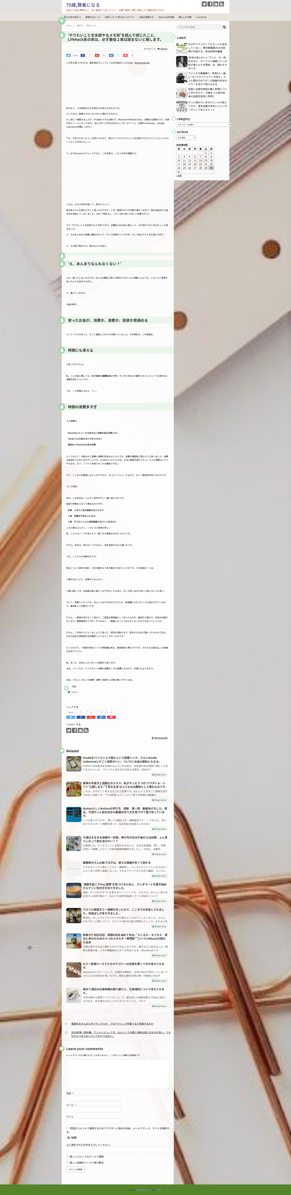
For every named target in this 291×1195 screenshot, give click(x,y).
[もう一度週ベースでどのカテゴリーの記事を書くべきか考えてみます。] (73, 970)
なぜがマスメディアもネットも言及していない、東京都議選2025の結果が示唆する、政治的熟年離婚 (207, 47)
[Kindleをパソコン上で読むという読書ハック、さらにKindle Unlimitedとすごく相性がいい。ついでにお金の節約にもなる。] (73, 763)
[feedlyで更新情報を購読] (215, 4)
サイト (70, 1116)
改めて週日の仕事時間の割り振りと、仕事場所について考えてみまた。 (123, 991)
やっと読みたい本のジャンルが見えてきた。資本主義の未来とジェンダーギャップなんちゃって (207, 105)
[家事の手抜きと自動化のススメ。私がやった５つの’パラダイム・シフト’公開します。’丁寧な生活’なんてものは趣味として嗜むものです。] (73, 789)
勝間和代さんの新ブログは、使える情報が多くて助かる (117, 862)
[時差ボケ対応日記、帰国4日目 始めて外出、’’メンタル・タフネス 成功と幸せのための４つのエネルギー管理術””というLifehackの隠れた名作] (73, 941)
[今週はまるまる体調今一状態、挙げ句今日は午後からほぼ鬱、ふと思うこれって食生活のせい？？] (73, 843)
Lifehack (163, 48)
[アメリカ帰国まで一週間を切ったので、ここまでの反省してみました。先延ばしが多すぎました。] (73, 915)
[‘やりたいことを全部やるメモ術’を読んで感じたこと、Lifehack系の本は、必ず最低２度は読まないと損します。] (111, 55)
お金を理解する (146, 17)
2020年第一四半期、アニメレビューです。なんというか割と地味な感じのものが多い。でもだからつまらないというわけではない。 (121, 1034)
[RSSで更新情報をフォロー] (221, 4)
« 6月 (179, 175)
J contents (201, 17)
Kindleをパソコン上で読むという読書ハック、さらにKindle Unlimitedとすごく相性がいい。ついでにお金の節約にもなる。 (122, 759)
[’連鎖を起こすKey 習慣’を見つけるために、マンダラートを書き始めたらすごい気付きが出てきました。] (73, 890)
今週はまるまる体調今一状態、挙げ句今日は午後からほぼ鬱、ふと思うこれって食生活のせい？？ (125, 839)
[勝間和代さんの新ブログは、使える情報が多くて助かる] (73, 868)
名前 (70, 1093)
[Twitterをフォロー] (204, 4)
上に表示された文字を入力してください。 (89, 1145)
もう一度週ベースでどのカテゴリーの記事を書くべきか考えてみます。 (123, 965)
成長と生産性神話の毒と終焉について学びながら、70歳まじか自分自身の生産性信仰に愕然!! (207, 92)
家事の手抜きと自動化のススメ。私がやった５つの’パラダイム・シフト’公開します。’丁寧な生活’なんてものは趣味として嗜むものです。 (125, 785)
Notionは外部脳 (166, 17)
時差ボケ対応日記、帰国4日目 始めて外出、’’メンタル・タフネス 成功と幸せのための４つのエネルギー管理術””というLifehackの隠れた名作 (125, 938)
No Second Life (142, 62)
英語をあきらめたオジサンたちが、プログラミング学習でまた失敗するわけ (112, 1023)
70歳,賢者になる (83, 4)
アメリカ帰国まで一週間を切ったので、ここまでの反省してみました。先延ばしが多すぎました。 (123, 911)
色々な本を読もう (72, 17)
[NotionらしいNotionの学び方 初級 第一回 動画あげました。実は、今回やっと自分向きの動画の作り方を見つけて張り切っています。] (73, 814)
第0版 (158, 1189)
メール (71, 1105)
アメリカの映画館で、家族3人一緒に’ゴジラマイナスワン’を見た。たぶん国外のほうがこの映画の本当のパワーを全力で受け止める (207, 78)
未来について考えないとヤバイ (120, 17)
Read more (160, 774)
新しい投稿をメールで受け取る (87, 1162)
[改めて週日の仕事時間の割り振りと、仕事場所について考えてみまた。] (73, 995)
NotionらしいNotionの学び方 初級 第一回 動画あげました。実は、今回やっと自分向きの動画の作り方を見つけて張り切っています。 (125, 812)
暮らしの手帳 (185, 17)
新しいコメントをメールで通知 (87, 1156)
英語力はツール (92, 17)
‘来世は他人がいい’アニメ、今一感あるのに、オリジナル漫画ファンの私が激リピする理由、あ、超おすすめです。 (207, 63)
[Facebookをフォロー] (209, 4)
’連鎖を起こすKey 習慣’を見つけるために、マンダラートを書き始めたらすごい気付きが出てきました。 (125, 886)
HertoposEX (161, 738)
